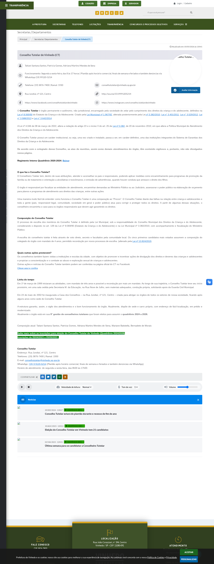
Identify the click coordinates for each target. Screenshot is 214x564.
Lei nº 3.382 (119, 126)
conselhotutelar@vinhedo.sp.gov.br (42, 360)
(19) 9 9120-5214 (37, 364)
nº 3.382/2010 (153, 114)
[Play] (22, 387)
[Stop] (29, 387)
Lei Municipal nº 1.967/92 (99, 114)
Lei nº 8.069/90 (24, 114)
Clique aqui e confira (27, 268)
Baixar (66, 160)
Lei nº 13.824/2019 (142, 241)
